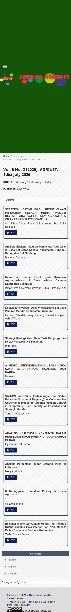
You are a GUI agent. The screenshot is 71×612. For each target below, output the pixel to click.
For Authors (10, 566)
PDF (12, 232)
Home (6, 155)
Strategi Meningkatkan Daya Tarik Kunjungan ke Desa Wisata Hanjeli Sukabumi (35, 340)
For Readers (10, 559)
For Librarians (11, 573)
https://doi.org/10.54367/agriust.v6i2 (30, 182)
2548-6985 (34, 601)
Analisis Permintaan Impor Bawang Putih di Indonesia (35, 465)
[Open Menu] (4, 66)
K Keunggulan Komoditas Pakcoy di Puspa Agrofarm (35, 495)
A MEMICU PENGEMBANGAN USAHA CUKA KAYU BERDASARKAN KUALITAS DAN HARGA (35, 369)
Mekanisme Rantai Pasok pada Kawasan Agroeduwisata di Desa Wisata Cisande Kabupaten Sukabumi (35, 280)
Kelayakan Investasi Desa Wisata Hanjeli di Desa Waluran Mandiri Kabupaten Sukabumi (35, 309)
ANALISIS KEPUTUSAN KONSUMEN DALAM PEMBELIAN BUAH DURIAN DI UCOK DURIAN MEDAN (35, 436)
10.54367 (26, 605)
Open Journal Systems (14, 582)
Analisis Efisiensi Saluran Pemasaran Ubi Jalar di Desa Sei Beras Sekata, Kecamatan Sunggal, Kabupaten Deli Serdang (35, 250)
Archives (18, 155)
